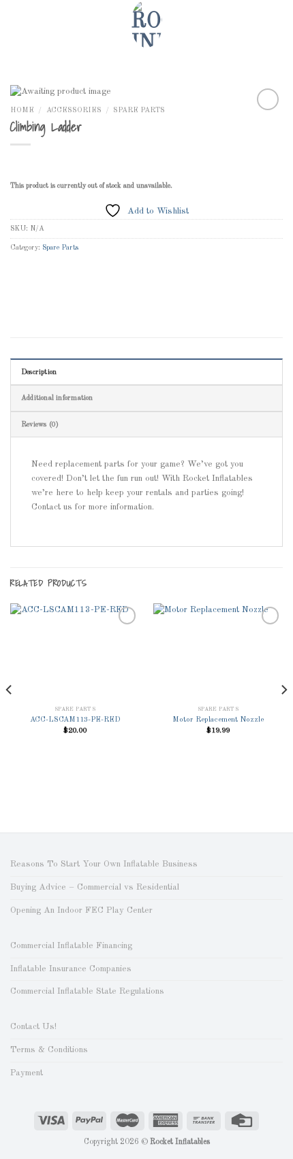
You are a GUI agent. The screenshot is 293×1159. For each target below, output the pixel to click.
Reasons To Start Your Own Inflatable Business (104, 864)
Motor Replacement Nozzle (218, 720)
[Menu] (17, 24)
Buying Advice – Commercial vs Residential (94, 887)
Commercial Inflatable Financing (71, 945)
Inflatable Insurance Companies (71, 968)
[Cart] (276, 24)
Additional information (57, 397)
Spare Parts (139, 110)
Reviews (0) (40, 424)
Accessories (74, 110)
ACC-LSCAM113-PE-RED (75, 720)
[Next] (283, 716)
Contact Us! (33, 1026)
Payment (26, 1073)
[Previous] (9, 716)
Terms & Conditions (49, 1049)
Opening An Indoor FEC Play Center (81, 910)
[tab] (146, 371)
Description (39, 372)
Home (22, 110)
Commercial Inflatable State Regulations (87, 991)
